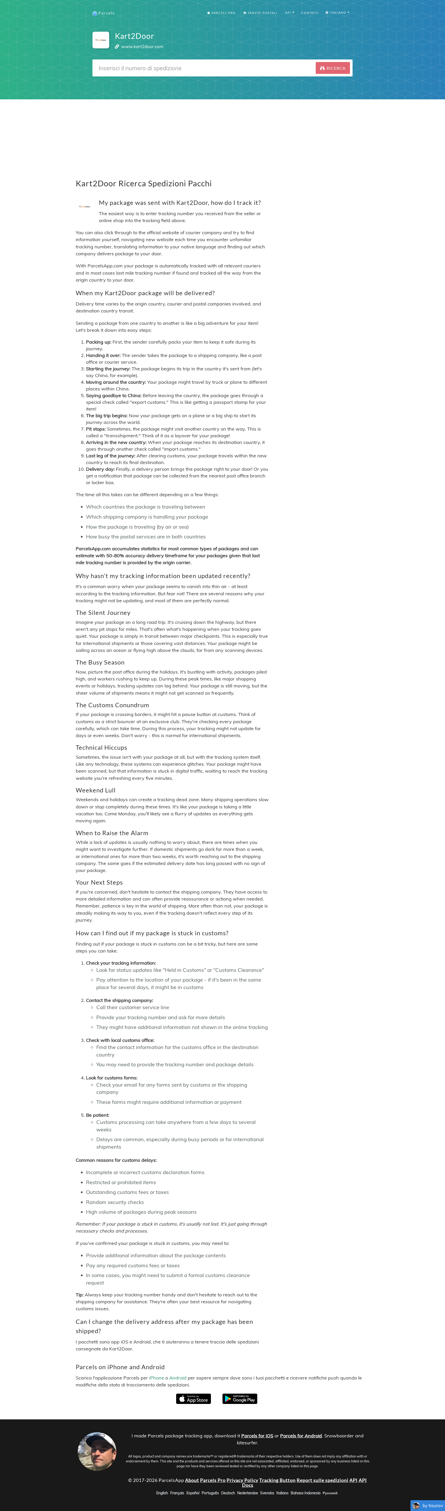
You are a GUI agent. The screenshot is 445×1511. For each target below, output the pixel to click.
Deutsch (228, 1493)
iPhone (156, 1378)
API (353, 1480)
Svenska (267, 1493)
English (162, 1493)
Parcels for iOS (257, 1436)
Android (177, 1378)
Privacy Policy (242, 1480)
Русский (330, 1493)
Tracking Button (277, 1480)
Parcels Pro (223, 12)
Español (192, 1493)
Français (177, 1493)
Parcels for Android (301, 1436)
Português (210, 1493)
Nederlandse (247, 1493)
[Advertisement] (222, 135)
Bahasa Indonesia (305, 1493)
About (192, 1480)
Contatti (310, 12)
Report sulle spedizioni (322, 1480)
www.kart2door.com (142, 46)
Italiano (282, 1493)
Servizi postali (262, 12)
